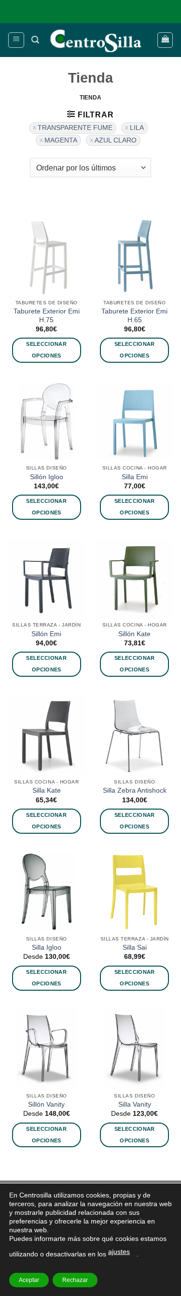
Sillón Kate (134, 634)
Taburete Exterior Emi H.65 (134, 316)
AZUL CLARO (116, 140)
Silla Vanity (134, 1104)
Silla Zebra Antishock (135, 790)
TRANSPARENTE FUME (75, 127)
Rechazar (75, 1280)
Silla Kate (46, 790)
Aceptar (29, 1280)
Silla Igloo (46, 947)
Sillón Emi (46, 634)
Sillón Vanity (46, 1104)
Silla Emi (135, 477)
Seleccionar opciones (46, 349)
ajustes (119, 1251)
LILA (137, 127)
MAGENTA (60, 140)
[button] (16, 40)
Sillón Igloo (46, 477)
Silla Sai (135, 947)
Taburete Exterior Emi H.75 (47, 316)
